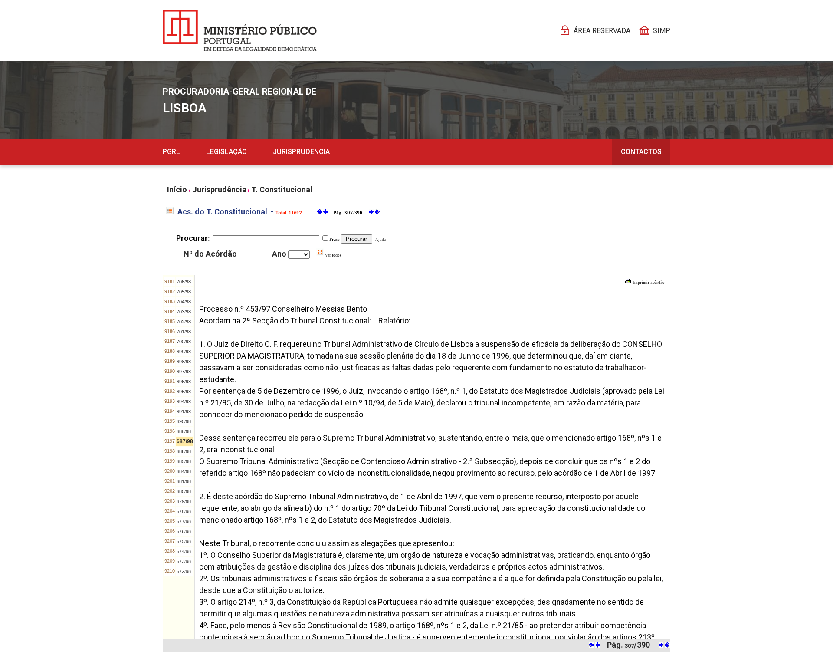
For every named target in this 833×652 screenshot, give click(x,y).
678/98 (184, 511)
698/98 (184, 361)
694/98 (184, 401)
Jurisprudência (301, 152)
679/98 (184, 501)
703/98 (184, 311)
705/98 (184, 291)
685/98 (184, 461)
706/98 (184, 281)
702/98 (184, 321)
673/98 (184, 561)
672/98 (184, 571)
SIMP (661, 30)
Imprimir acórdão (648, 282)
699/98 (184, 351)
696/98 (184, 381)
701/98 (184, 331)
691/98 (184, 411)
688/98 (184, 431)
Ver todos (332, 255)
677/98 (184, 521)
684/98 (184, 471)
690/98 (184, 421)
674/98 (184, 551)
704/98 (184, 301)
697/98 (184, 371)
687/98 (185, 441)
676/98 (184, 531)
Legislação (226, 152)
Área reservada (602, 30)
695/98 (184, 391)
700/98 (184, 341)
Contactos (641, 152)
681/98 (184, 481)
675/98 (184, 541)
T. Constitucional (281, 189)
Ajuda (380, 239)
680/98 (184, 491)
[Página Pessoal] (240, 30)
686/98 (184, 451)
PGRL (171, 152)
